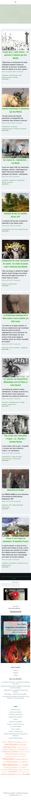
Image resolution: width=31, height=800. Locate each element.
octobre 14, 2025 (10, 123)
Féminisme (10, 182)
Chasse (26, 749)
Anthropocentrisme (7, 128)
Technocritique (27, 769)
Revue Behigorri (4, 769)
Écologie (22, 402)
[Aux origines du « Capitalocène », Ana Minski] (15, 148)
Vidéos (27, 771)
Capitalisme (12, 180)
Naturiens (4, 404)
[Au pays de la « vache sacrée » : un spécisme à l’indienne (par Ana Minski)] (15, 40)
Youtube (15, 675)
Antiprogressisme (14, 402)
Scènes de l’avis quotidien (15, 721)
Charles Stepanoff (21, 749)
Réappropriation (6, 565)
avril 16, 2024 (9, 453)
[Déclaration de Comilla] (15, 478)
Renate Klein (24, 767)
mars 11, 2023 (9, 501)
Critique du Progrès (16, 456)
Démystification (9, 756)
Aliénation (5, 284)
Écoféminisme (13, 563)
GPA (10, 505)
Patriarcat (20, 765)
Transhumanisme (22, 771)
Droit (12, 229)
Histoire (4, 762)
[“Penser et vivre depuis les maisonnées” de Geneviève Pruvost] (15, 527)
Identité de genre (13, 762)
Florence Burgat (13, 75)
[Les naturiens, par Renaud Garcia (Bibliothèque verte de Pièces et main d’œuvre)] (15, 367)
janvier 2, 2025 (9, 225)
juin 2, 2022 (9, 559)
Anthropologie (22, 744)
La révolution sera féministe (15, 714)
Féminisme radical (20, 759)
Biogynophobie (25, 747)
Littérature (25, 762)
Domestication (20, 180)
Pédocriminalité (13, 767)
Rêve (10, 769)
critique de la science (24, 751)
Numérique (16, 347)
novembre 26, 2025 (11, 71)
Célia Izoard (5, 347)
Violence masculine (8, 774)
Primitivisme (16, 128)
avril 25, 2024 (9, 398)
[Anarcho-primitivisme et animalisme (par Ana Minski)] (15, 97)
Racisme (19, 767)
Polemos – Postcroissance (15, 731)
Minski (3, 71)
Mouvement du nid (15, 709)
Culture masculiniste (12, 754)
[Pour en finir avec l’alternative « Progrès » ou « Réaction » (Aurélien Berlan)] (15, 424)
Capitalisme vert (12, 749)
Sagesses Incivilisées (17, 769)
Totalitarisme (24, 347)
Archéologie (19, 747)
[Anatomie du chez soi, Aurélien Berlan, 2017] (15, 202)
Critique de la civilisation (9, 751)
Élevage (4, 182)
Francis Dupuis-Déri (22, 756)
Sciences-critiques (15, 729)
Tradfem (15, 719)
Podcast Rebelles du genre (15, 738)
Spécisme (15, 77)
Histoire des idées (7, 458)
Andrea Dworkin (25, 742)
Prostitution (6, 767)
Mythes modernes (7, 77)
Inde (20, 75)
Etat (16, 229)
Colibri (20, 795)
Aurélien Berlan (6, 229)
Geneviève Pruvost (23, 563)
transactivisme (13, 771)
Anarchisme (5, 402)
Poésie (25, 765)
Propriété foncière (23, 229)
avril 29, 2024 (9, 280)
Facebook (15, 670)
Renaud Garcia (12, 404)
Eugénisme (5, 505)
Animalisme (5, 75)
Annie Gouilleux (11, 744)
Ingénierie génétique (17, 505)
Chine (10, 347)
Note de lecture (10, 764)
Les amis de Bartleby (15, 726)
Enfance (15, 756)
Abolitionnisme (6, 126)
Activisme (4, 742)
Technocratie (5, 507)
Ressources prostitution (15, 712)
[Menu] (15, 2)
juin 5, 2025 (9, 176)
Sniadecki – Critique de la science (15, 724)
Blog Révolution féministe (15, 717)
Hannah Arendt (12, 284)
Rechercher (15, 582)
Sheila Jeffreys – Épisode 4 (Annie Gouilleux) (15, 694)
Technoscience (17, 458)
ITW (20, 762)
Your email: (15, 606)
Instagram (15, 673)
